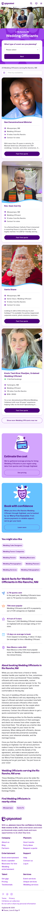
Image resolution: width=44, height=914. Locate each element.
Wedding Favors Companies (13, 551)
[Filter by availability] (24, 73)
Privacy (12, 898)
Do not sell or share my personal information (19, 904)
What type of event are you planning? (20, 44)
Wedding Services (10, 570)
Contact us (28, 861)
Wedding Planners (33, 564)
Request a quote (30, 848)
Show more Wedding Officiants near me (22, 420)
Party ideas (28, 845)
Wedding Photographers (12, 564)
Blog (3, 845)
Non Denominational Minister (18, 122)
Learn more (22, 527)
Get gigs (5, 879)
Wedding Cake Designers (12, 545)
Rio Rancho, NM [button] (23, 32)
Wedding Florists (9, 558)
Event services (29, 879)
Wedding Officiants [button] (22, 36)
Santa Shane (10, 289)
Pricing (5, 882)
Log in (25, 864)
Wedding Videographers (30, 570)
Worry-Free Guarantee (19, 516)
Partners (5, 848)
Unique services (30, 882)
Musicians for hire (9, 864)
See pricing (22, 473)
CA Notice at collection (11, 901)
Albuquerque (8, 808)
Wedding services (30, 885)
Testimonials (7, 885)
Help (25, 858)
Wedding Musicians (27, 558)
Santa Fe (20, 808)
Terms (4, 898)
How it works (28, 842)
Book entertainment (10, 858)
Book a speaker (8, 861)
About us (5, 842)
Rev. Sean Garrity (12, 206)
